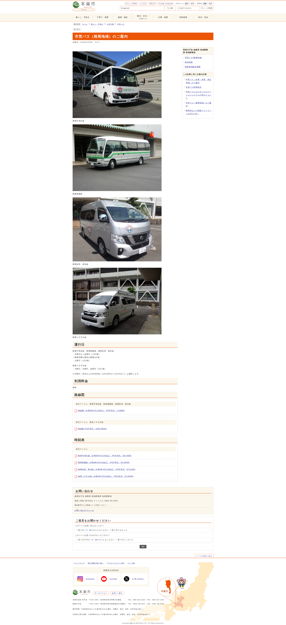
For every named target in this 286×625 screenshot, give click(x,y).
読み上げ (152, 3)
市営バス (120, 24)
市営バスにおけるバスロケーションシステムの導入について (198, 95)
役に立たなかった (120, 530)
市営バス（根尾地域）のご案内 (198, 104)
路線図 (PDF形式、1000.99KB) (92, 429)
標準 (192, 3)
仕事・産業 (163, 17)
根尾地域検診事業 (193, 67)
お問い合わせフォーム (84, 510)
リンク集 (131, 563)
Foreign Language (166, 3)
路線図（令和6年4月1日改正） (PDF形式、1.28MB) (101, 411)
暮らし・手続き (82, 17)
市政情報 (183, 17)
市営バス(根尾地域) (193, 58)
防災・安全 (203, 17)
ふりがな (143, 3)
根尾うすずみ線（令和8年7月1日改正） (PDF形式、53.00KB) (106, 476)
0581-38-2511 (86, 501)
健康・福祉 (123, 17)
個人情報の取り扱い (96, 563)
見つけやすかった (86, 540)
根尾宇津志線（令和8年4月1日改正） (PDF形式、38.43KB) (104, 456)
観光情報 (189, 62)
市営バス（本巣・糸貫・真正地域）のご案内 (198, 81)
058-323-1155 (139, 600)
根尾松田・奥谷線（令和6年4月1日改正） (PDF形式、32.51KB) (107, 469)
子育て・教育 (103, 17)
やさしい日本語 (131, 3)
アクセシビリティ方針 (115, 563)
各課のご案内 (117, 593)
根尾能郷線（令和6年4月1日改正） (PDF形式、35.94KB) (104, 462)
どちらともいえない (100, 530)
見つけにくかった (126, 540)
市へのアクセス (101, 593)
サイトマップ (79, 563)
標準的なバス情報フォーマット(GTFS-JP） (198, 112)
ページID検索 (208, 8)
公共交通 (110, 24)
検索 (171, 8)
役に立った (83, 530)
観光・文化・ (143, 17)
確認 (143, 546)
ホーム (84, 24)
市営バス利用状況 (194, 87)
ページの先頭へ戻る (204, 556)
